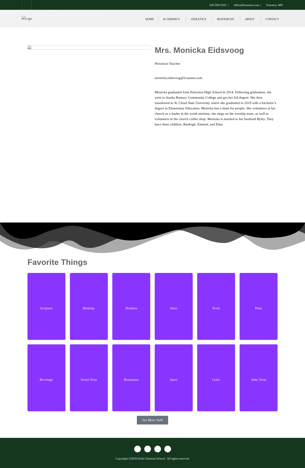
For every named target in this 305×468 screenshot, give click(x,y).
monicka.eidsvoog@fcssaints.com (178, 78)
